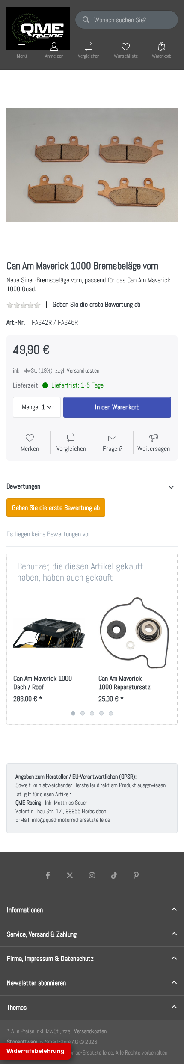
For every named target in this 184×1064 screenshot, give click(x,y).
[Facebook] (48, 875)
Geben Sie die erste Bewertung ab (96, 304)
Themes (17, 1007)
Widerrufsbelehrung (35, 1050)
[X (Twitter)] (70, 875)
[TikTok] (114, 875)
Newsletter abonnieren (36, 982)
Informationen (25, 909)
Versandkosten (83, 370)
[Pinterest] (136, 875)
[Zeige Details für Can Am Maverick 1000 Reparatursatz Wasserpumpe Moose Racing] (134, 633)
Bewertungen (23, 486)
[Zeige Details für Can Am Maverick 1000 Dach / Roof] (49, 633)
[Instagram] (92, 875)
